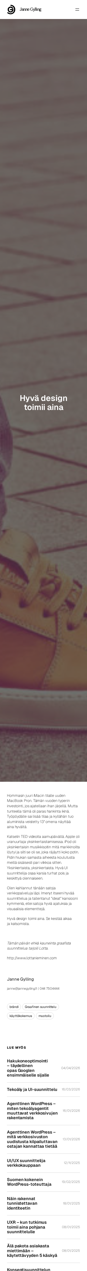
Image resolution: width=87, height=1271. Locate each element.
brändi (14, 1007)
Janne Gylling (30, 9)
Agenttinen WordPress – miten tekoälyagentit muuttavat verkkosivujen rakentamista (32, 1110)
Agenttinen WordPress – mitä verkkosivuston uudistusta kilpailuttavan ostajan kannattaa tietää (32, 1139)
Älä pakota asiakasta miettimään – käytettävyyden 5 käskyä (32, 1251)
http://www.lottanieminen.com (32, 958)
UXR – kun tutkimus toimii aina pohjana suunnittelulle (27, 1227)
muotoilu (45, 1016)
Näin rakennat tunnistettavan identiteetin (22, 1203)
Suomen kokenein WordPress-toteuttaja (29, 1182)
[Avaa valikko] (77, 9)
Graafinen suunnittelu (40, 1007)
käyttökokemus (21, 1016)
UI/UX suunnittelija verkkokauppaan (26, 1163)
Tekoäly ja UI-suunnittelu (32, 1089)
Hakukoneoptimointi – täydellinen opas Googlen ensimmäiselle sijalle (28, 1068)
